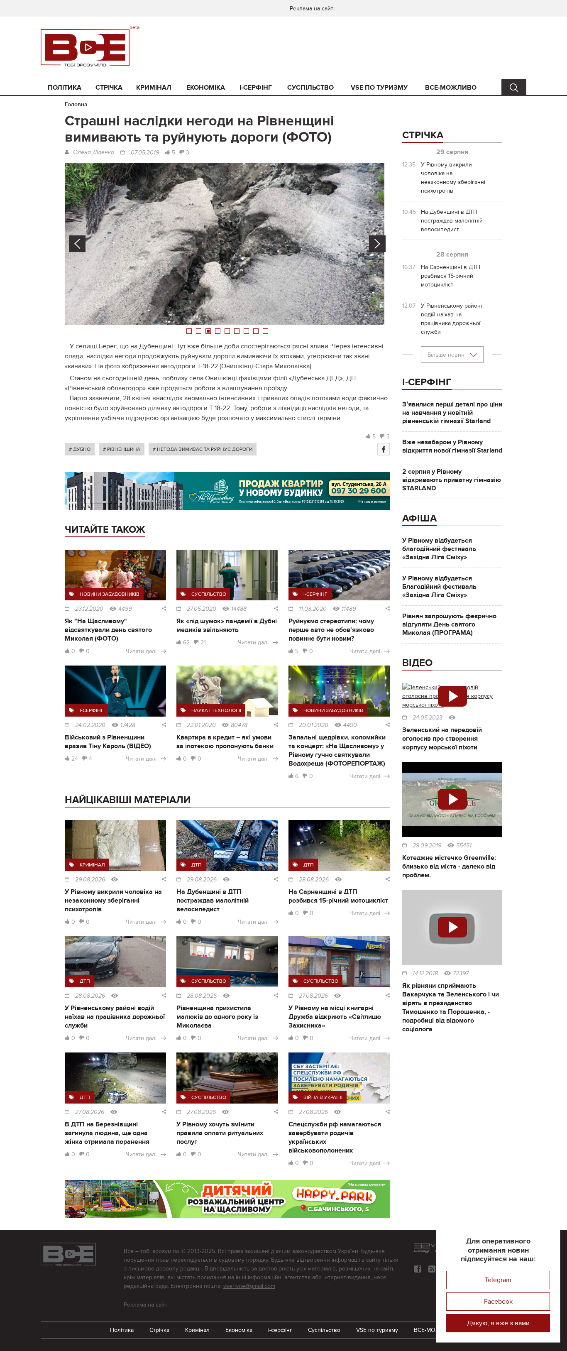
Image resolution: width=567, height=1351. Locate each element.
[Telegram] (431, 1269)
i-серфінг (256, 87)
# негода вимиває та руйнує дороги (202, 449)
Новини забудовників (109, 594)
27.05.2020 (201, 609)
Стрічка (108, 87)
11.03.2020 (313, 609)
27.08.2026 (313, 996)
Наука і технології (216, 710)
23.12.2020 (89, 609)
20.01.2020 (313, 725)
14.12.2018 (425, 973)
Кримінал (153, 87)
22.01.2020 (201, 725)
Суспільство (310, 87)
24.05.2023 (427, 718)
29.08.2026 (90, 879)
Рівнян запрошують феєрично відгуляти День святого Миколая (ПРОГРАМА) (449, 624)
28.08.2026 (314, 879)
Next (377, 243)
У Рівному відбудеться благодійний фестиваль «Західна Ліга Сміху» (439, 548)
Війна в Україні (322, 1097)
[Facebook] (383, 449)
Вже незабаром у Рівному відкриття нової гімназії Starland (452, 446)
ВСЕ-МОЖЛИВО (451, 87)
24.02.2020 (90, 725)
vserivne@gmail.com (249, 1286)
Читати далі (141, 651)
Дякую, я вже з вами (498, 1323)
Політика (64, 87)
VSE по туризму (379, 87)
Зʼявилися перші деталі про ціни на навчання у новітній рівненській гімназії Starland (452, 412)
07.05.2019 (145, 152)
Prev (77, 243)
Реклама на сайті (312, 8)
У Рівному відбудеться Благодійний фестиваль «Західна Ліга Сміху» (439, 586)
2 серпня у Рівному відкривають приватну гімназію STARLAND (451, 479)
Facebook (498, 1301)
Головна (76, 104)
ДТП (196, 865)
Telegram (498, 1280)
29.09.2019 (427, 845)
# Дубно (79, 449)
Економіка (205, 87)
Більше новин (447, 354)
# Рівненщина (121, 449)
